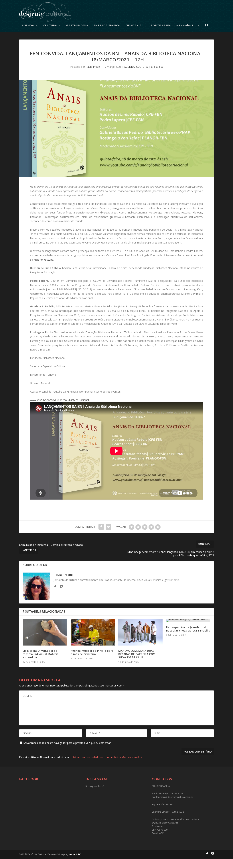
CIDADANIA (133, 25)
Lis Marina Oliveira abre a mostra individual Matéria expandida (41, 654)
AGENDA (28, 25)
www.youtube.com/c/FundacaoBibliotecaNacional (59, 400)
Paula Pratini (93, 66)
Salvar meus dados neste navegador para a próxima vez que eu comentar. (67, 743)
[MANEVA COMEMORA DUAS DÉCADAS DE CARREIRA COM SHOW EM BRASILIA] (140, 632)
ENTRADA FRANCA (107, 25)
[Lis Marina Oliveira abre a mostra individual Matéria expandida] (45, 632)
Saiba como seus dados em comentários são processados (107, 757)
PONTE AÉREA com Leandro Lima (175, 25)
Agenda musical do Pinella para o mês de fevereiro (92, 652)
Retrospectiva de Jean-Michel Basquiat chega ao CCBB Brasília (188, 629)
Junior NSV (74, 854)
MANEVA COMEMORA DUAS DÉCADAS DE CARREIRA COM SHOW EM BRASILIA (136, 654)
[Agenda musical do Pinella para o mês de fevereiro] (93, 632)
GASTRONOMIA (77, 25)
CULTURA (50, 25)
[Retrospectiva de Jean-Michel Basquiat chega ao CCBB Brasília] (188, 620)
